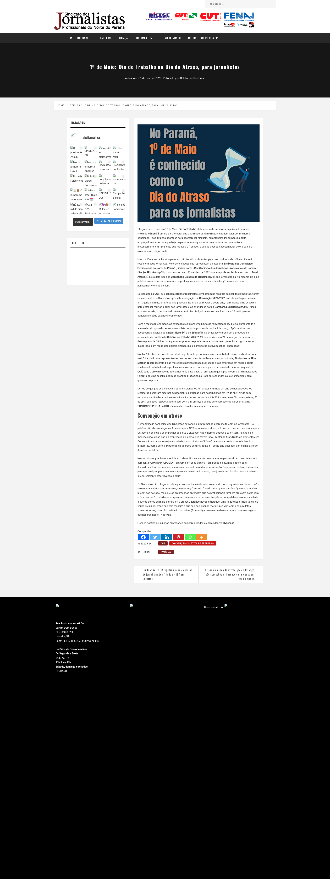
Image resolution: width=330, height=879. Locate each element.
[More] (201, 537)
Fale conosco (172, 38)
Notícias (166, 552)
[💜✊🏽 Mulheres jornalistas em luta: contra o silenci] (105, 209)
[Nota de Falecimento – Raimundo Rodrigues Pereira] (76, 180)
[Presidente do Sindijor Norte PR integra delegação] (119, 166)
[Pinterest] (178, 537)
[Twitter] (155, 537)
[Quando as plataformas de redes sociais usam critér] (105, 152)
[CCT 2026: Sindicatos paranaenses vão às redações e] (91, 209)
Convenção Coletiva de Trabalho (193, 543)
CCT (163, 543)
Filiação (124, 38)
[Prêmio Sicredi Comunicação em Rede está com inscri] (91, 180)
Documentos (143, 38)
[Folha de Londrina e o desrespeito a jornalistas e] (119, 209)
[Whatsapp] (190, 537)
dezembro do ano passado (171, 302)
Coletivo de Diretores (192, 78)
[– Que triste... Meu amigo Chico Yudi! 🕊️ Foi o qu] (119, 152)
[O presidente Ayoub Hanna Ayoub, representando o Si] (76, 152)
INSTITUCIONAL (79, 38)
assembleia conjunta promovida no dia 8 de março (200, 328)
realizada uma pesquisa (242, 302)
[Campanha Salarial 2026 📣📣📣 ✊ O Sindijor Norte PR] (119, 194)
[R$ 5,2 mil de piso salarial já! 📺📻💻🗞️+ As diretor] (76, 209)
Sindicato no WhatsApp (202, 38)
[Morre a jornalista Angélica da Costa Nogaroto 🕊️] (91, 166)
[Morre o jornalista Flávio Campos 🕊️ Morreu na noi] (76, 166)
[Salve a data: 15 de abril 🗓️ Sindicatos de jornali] (91, 194)
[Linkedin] (166, 537)
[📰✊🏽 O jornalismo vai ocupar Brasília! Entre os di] (76, 194)
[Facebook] (143, 537)
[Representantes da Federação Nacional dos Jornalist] (119, 180)
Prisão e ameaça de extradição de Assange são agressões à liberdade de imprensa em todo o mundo (229, 574)
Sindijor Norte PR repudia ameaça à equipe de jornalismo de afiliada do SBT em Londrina (167, 574)
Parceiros (106, 38)
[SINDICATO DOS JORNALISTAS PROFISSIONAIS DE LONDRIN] (91, 152)
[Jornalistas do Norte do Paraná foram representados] (105, 180)
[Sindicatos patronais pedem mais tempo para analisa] (105, 166)
